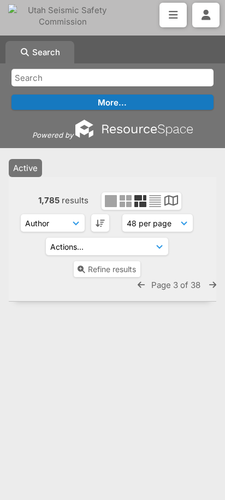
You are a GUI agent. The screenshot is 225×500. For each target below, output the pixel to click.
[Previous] (141, 285)
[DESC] (100, 223)
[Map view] (171, 202)
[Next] (212, 285)
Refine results (112, 269)
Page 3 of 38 (177, 285)
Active (25, 168)
